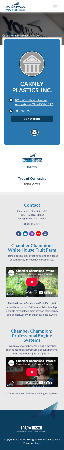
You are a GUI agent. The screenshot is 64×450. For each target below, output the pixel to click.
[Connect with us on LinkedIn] (25, 234)
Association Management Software (32, 431)
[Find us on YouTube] (38, 234)
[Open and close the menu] (48, 6)
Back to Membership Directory (21, 35)
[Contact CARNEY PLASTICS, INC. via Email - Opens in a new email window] (35, 132)
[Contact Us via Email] (45, 234)
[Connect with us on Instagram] (32, 234)
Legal (38, 443)
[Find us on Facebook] (19, 234)
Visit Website (32, 118)
